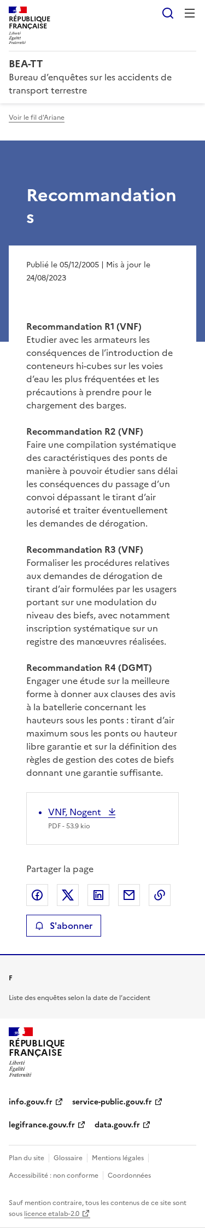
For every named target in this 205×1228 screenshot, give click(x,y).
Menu (190, 13)
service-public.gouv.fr (112, 1102)
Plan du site (26, 1158)
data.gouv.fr (117, 1125)
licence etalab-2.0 (51, 1214)
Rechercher (168, 13)
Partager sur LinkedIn (98, 895)
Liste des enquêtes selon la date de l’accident (79, 998)
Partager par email (129, 895)
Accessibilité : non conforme (53, 1175)
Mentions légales (118, 1158)
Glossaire (68, 1158)
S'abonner (71, 925)
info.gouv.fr (30, 1102)
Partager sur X (68, 895)
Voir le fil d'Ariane (37, 117)
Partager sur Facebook (37, 895)
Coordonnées (129, 1175)
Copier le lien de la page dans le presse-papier (160, 895)
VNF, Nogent (75, 811)
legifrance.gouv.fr (42, 1125)
